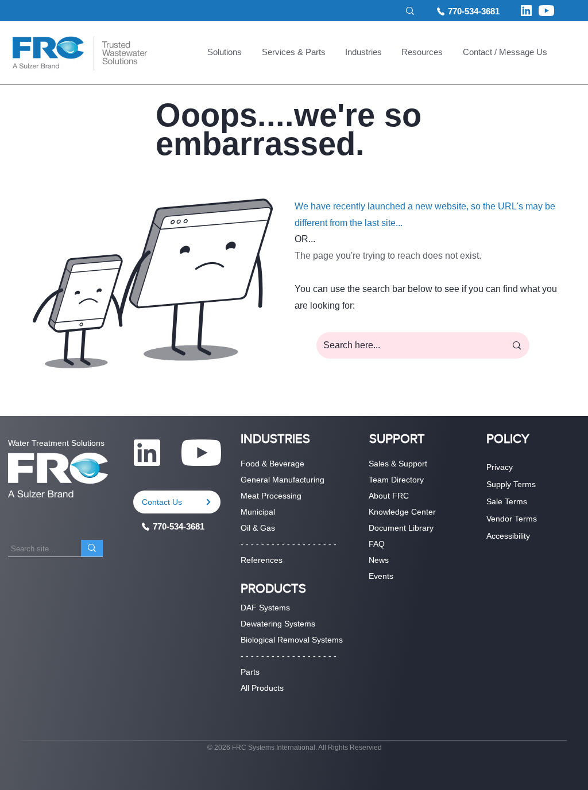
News (379, 560)
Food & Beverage (272, 463)
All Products (262, 687)
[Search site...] (92, 548)
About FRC (389, 495)
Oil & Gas (258, 527)
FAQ (377, 543)
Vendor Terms (511, 518)
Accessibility (508, 535)
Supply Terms (511, 484)
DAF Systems (265, 607)
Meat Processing (271, 495)
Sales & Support (398, 463)
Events (381, 576)
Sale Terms (506, 501)
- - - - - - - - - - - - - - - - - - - (288, 543)
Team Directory (396, 479)
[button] (224, 53)
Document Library (401, 527)
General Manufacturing (282, 479)
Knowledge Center (402, 511)
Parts (250, 671)
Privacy (499, 467)
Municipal (258, 511)
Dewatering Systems (278, 623)
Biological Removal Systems (292, 639)
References (262, 560)
